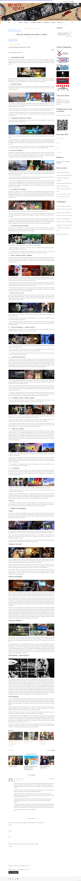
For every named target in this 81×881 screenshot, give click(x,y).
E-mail (10, 830)
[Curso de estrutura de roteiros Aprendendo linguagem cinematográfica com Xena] (15, 736)
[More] (1, 22)
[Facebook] (1, 10)
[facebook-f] (8, 878)
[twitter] (65, 1)
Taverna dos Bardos (36, 22)
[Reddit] (1, 9)
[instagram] (67, 1)
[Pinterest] (1, 18)
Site (9, 836)
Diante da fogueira (64, 234)
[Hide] (0, 23)
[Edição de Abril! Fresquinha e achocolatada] (46, 736)
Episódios (31, 28)
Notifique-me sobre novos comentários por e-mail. (18, 865)
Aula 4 (17, 44)
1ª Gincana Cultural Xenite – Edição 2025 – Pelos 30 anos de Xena (64, 228)
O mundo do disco (12, 766)
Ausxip (58, 147)
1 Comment (35, 36)
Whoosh (58, 143)
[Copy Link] (1, 20)
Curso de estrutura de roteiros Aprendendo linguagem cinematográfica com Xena (14, 742)
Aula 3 (15, 44)
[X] (1, 15)
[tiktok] (70, 1)
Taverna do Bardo (65, 99)
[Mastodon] (1, 7)
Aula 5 (20, 44)
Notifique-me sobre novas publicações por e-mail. (18, 869)
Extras (25, 22)
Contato (59, 22)
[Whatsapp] (1, 12)
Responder (51, 778)
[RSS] (1, 17)
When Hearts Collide (61, 138)
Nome (10, 825)
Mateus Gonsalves (18, 778)
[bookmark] (72, 1)
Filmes (36, 28)
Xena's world (59, 152)
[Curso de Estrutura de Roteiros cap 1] (31, 736)
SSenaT (11, 750)
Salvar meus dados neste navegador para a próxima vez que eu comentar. (23, 843)
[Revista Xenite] (40, 12)
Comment (10, 846)
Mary (58, 206)
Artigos (27, 28)
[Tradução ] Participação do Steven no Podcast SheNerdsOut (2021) (30, 768)
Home (20, 22)
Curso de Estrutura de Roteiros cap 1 (31, 740)
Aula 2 (12, 44)
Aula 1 (9, 44)
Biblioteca (46, 22)
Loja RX (53, 22)
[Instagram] (1, 14)
